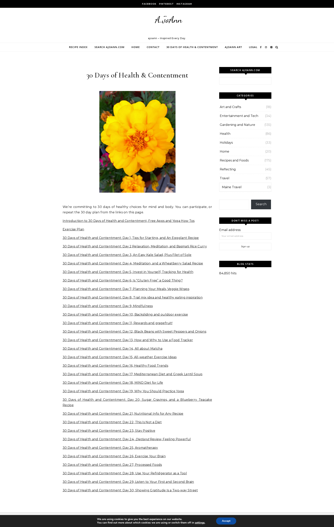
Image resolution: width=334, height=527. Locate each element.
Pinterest (166, 4)
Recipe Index (78, 47)
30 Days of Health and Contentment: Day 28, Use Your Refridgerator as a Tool (125, 473)
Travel (224, 178)
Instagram (184, 4)
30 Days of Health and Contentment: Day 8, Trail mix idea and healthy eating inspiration (133, 297)
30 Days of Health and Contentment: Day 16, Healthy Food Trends (115, 365)
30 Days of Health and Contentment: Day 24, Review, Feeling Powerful (127, 439)
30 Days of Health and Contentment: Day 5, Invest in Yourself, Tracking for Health (128, 272)
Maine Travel (232, 187)
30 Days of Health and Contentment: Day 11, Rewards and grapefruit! (117, 323)
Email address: (230, 230)
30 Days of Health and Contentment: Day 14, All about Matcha (112, 348)
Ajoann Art (233, 47)
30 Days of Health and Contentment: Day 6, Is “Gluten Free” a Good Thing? (123, 280)
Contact (153, 47)
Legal (253, 47)
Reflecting (228, 169)
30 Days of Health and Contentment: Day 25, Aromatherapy (110, 448)
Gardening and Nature (237, 125)
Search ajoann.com (109, 47)
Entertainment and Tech (239, 116)
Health (225, 134)
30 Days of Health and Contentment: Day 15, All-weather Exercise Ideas (119, 357)
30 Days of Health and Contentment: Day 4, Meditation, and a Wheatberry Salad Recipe (133, 263)
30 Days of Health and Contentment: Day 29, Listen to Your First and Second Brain (128, 482)
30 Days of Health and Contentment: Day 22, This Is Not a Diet (112, 422)
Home (135, 47)
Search (261, 204)
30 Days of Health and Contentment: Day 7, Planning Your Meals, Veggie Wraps (126, 289)
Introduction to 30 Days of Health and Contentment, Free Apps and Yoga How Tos (129, 221)
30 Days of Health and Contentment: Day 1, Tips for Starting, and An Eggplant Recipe (131, 238)
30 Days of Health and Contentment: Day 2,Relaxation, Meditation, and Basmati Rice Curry (135, 246)
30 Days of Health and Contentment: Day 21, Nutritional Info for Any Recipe (123, 413)
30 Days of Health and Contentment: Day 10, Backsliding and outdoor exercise (125, 314)
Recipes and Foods (234, 160)
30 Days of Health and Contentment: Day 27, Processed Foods (112, 465)
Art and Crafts (230, 107)
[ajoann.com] (167, 23)
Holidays (226, 142)
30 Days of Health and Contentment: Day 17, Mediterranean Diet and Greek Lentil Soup (133, 374)
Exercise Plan (73, 229)
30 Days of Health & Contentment (192, 47)
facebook (149, 4)
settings (200, 522)
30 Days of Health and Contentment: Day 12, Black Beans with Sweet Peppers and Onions (134, 331)
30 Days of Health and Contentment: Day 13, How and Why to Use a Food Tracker (128, 340)
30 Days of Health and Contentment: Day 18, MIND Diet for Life (113, 383)
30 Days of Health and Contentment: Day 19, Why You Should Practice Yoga (123, 391)
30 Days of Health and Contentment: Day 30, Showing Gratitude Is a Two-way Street (130, 490)
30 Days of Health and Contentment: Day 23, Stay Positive (109, 431)
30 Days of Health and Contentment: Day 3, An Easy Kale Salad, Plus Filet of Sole (127, 255)
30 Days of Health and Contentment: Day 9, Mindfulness (108, 306)
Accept (226, 521)
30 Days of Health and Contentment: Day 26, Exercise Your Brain (114, 456)
